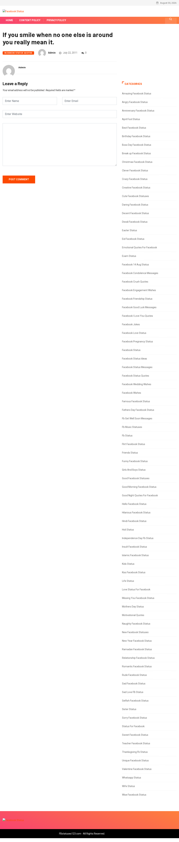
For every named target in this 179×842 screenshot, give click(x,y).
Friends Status (130, 452)
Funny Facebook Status (135, 461)
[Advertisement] (149, 56)
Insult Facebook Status (134, 546)
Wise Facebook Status (134, 794)
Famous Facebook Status (136, 401)
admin (52, 52)
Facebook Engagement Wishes (139, 290)
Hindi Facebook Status (134, 521)
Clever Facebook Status (135, 170)
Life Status (128, 581)
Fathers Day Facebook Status (138, 410)
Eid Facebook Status (133, 239)
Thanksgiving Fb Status (135, 752)
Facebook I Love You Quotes (137, 315)
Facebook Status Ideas (134, 358)
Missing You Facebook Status (138, 598)
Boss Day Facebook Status (136, 144)
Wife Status (128, 786)
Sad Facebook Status (133, 683)
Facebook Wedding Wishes (136, 384)
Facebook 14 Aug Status (135, 264)
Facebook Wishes (131, 392)
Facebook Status (131, 350)
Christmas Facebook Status (137, 162)
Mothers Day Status (133, 606)
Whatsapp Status (131, 777)
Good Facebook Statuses (135, 478)
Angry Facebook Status (135, 102)
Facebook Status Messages (137, 367)
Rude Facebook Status (134, 675)
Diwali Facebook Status (135, 221)
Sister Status (129, 709)
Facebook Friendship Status (137, 298)
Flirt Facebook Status (133, 444)
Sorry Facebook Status (134, 717)
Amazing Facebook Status (136, 93)
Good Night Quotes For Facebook (140, 495)
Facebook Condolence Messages (140, 273)
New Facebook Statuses (135, 632)
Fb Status (127, 435)
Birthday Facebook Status (136, 136)
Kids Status (128, 563)
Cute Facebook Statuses (135, 196)
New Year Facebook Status (137, 640)
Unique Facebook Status (135, 760)
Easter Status (129, 230)
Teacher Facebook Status (136, 743)
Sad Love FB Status (132, 692)
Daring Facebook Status (135, 204)
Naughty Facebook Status (136, 623)
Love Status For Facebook (136, 589)
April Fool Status (131, 119)
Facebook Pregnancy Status (137, 341)
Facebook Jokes (131, 324)
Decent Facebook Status (135, 213)
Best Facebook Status (134, 127)
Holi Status (128, 529)
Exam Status (129, 256)
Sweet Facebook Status (135, 734)
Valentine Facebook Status (137, 769)
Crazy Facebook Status (135, 179)
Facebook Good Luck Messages (139, 307)
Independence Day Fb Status (137, 538)
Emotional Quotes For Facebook (139, 247)
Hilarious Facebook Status (136, 512)
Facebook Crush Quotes (135, 281)
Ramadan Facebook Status (137, 649)
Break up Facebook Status (136, 153)
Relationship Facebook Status (138, 657)
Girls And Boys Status (134, 469)
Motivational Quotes (133, 615)
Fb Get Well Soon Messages (137, 418)
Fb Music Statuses (132, 427)
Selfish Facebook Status (135, 700)
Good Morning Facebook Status (139, 486)
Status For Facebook (133, 726)
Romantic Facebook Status (137, 666)
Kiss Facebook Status (133, 572)
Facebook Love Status (134, 333)
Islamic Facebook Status (135, 555)
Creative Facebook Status (136, 187)
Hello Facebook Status (134, 504)
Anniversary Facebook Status (138, 110)
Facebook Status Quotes (18, 53)
